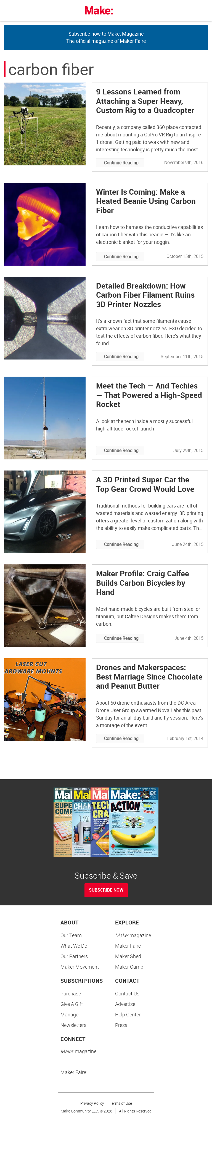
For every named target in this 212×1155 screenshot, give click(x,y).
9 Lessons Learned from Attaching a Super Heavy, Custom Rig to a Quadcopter (145, 100)
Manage (69, 1014)
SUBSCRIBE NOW (106, 890)
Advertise (125, 1004)
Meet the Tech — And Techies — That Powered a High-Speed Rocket (149, 394)
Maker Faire (128, 945)
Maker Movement (79, 966)
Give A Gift (71, 1004)
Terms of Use (121, 1103)
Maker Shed (128, 956)
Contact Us (127, 993)
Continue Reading (121, 163)
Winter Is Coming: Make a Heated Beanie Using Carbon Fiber (146, 200)
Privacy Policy (92, 1103)
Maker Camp (129, 966)
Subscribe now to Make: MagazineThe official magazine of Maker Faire (106, 37)
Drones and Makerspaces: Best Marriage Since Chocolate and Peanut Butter (149, 676)
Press (121, 1025)
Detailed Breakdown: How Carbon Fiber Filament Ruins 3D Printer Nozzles (145, 294)
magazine (133, 935)
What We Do (73, 945)
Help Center (128, 1014)
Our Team (71, 935)
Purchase (70, 993)
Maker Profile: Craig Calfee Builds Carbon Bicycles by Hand (142, 582)
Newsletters (73, 1025)
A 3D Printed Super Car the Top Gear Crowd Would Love (145, 484)
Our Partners (74, 956)
